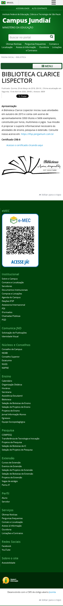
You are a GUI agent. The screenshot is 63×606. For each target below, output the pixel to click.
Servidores (7, 286)
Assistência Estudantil (12, 395)
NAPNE (5, 368)
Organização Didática (12, 384)
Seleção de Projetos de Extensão (17, 470)
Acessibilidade (22, 8)
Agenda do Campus (11, 297)
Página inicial (7, 57)
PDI (3, 308)
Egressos (6, 418)
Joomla (52, 592)
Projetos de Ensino (11, 410)
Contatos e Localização (13, 282)
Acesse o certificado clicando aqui (24, 145)
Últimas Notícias (13, 44)
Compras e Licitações (12, 293)
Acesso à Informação (26, 47)
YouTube (6, 549)
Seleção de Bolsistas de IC (14, 446)
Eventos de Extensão (12, 466)
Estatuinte (7, 360)
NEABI (5, 353)
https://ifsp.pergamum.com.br (37, 134)
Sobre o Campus (10, 278)
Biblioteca (6, 399)
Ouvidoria (44, 47)
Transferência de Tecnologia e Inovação (20, 438)
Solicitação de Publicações (14, 332)
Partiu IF (6, 485)
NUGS (4, 364)
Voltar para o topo (51, 194)
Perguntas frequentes (35, 44)
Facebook (6, 546)
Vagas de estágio (10, 481)
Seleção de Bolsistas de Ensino (16, 403)
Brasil (10, 2)
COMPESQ (7, 435)
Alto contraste (39, 8)
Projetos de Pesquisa (12, 442)
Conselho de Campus (12, 349)
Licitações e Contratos (12, 533)
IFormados (7, 312)
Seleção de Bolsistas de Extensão (17, 473)
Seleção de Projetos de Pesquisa (17, 449)
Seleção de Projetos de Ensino (16, 407)
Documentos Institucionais (15, 290)
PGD (4, 319)
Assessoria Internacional (13, 304)
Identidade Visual (10, 336)
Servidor (6, 501)
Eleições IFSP (8, 301)
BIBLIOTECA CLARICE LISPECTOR (31, 77)
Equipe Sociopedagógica (13, 422)
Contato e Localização (12, 522)
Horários (6, 388)
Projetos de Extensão (12, 477)
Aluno (4, 498)
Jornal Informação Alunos (14, 414)
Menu (48, 66)
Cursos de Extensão (11, 462)
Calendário (7, 381)
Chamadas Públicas (11, 316)
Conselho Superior (11, 356)
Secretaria (6, 392)
